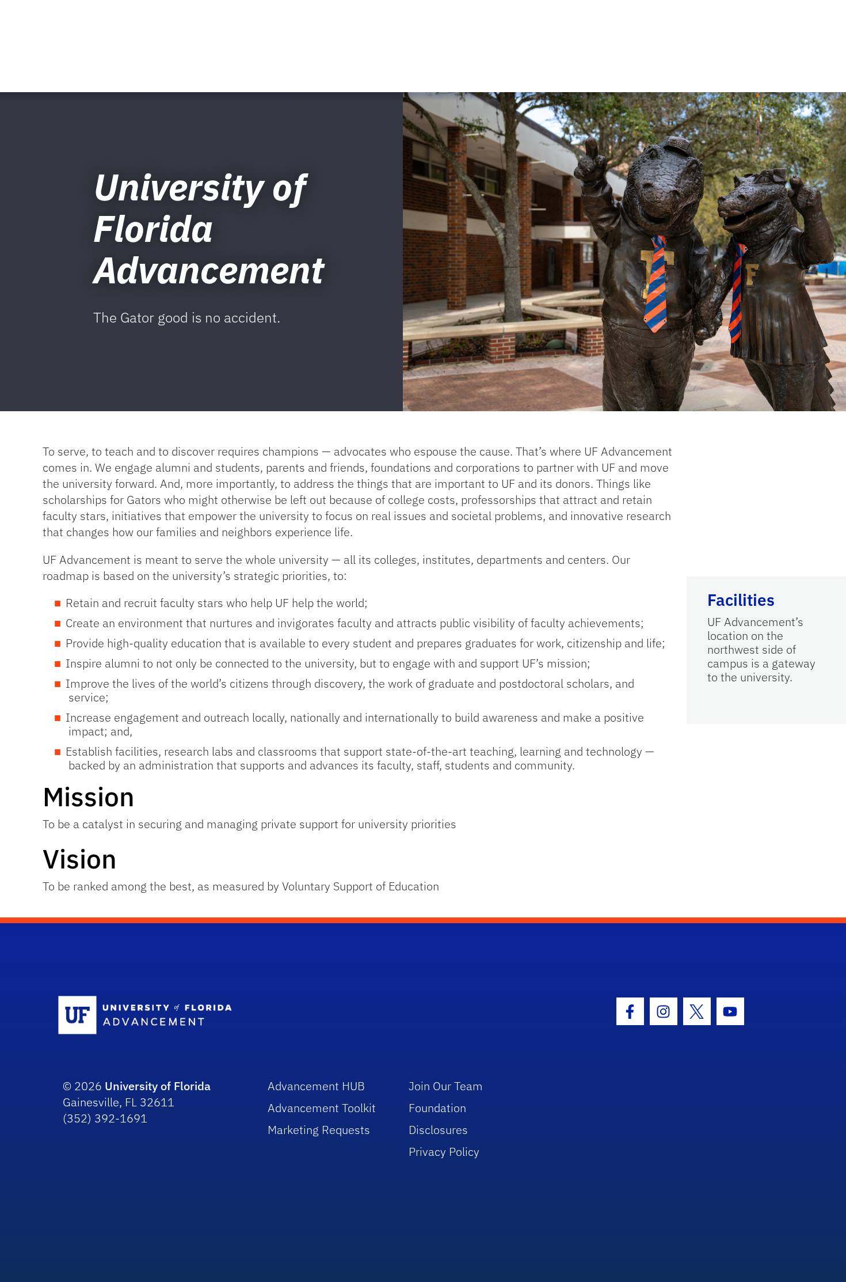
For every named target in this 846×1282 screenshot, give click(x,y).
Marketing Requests (319, 1129)
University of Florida (158, 1086)
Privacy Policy (444, 1151)
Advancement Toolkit (322, 1108)
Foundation (437, 1108)
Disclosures (438, 1129)
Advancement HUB (316, 1086)
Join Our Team (446, 1086)
